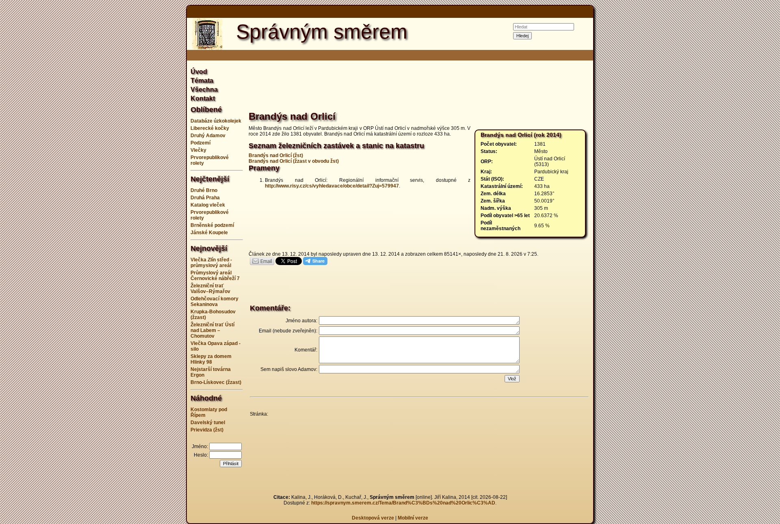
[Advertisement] (146, 262)
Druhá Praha (205, 198)
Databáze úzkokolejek (216, 121)
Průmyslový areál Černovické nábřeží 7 (215, 275)
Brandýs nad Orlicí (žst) (276, 155)
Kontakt (203, 98)
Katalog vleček (208, 205)
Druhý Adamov (208, 135)
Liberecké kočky (210, 128)
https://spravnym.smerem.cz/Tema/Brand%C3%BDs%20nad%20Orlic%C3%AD (403, 503)
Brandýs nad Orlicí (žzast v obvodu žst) (294, 161)
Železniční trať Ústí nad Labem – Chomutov (212, 330)
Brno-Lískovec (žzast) (216, 382)
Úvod (199, 71)
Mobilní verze (413, 518)
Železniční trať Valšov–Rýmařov (210, 288)
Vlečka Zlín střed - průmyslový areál (211, 262)
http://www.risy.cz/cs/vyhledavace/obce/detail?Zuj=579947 (332, 186)
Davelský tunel (208, 422)
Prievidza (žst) (207, 430)
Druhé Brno (204, 190)
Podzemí (200, 143)
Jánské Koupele (209, 232)
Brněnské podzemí (212, 225)
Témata (202, 80)
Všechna (204, 89)
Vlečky (198, 150)
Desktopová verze (373, 518)
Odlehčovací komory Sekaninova (214, 301)
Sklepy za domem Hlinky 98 (211, 359)
